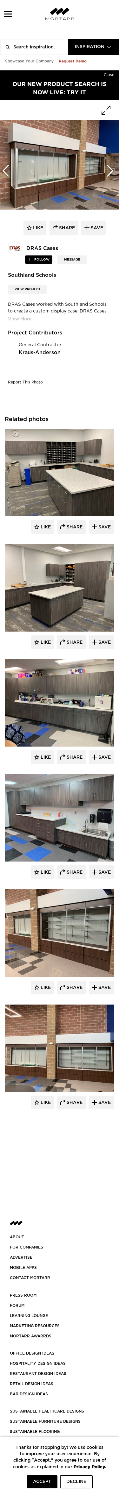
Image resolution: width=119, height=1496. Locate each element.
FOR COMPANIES (26, 1247)
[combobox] (93, 47)
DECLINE (76, 1481)
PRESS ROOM (23, 1295)
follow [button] (41, 259)
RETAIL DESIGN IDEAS (31, 1384)
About (17, 1237)
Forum (17, 1305)
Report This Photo (25, 382)
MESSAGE (72, 259)
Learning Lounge (29, 1316)
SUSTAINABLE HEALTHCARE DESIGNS (47, 1411)
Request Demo (73, 61)
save (96, 228)
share (66, 228)
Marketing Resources (35, 1326)
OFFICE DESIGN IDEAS (32, 1353)
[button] (8, 14)
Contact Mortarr (30, 1278)
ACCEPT (42, 1481)
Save (104, 527)
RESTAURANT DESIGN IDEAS (38, 1374)
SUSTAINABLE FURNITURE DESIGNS (45, 1421)
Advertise (21, 1257)
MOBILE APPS (23, 1268)
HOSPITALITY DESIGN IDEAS (38, 1363)
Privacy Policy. (90, 1466)
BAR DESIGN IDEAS (29, 1394)
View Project (27, 289)
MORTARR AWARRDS (30, 1336)
